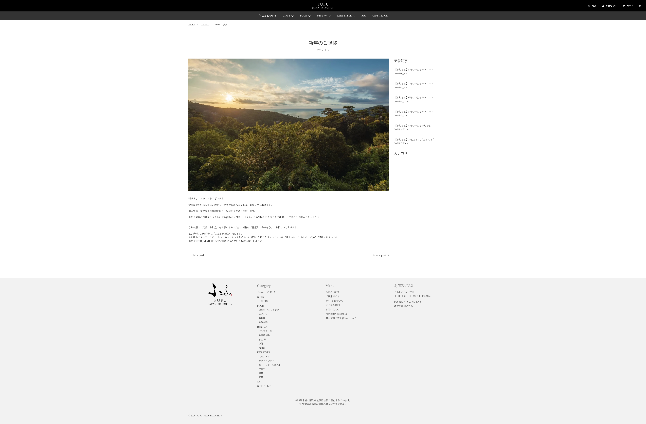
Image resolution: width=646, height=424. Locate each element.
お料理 (262, 318)
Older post (197, 255)
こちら (409, 306)
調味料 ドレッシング (269, 309)
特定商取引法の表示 (336, 313)
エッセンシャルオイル (269, 364)
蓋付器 (262, 347)
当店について (333, 292)
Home (191, 24)
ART (364, 15)
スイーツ (263, 314)
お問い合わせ (333, 309)
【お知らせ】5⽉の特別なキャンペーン (415, 111)
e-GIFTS (263, 301)
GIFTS (260, 296)
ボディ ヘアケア (266, 360)
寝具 (261, 373)
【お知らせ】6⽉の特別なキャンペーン (415, 97)
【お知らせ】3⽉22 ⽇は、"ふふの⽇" (414, 139)
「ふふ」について (267, 15)
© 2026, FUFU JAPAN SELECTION (205, 415)
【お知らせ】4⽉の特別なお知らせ (412, 125)
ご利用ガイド (333, 296)
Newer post (379, 255)
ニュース (205, 24)
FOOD (260, 305)
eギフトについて (334, 300)
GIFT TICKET (380, 15)
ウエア (262, 368)
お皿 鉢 (262, 339)
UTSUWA (262, 327)
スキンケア (264, 356)
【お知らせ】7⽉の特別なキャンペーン (415, 83)
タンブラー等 (265, 331)
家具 (261, 377)
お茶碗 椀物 (264, 335)
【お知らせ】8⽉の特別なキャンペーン (415, 69)
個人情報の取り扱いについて (341, 318)
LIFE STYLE (263, 352)
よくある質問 (333, 305)
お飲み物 (263, 322)
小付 (261, 343)
